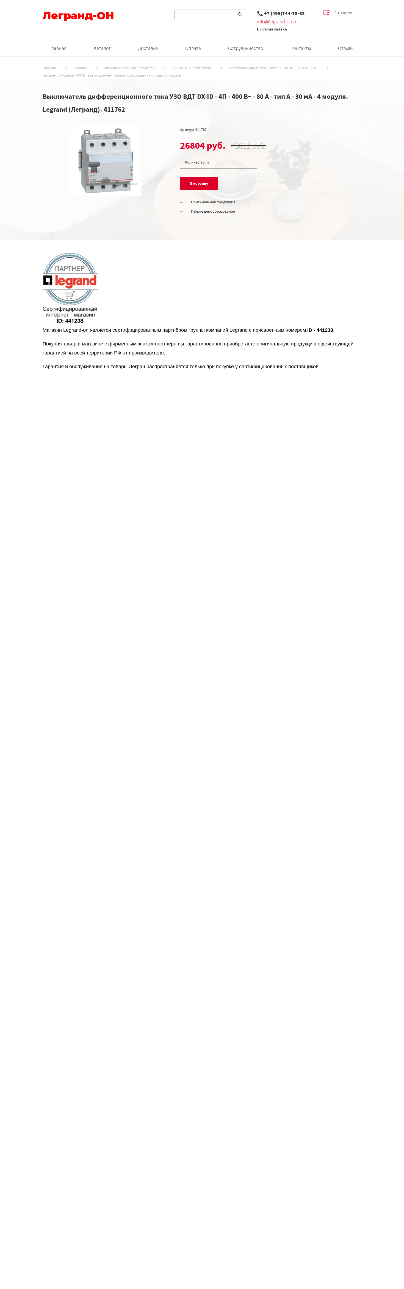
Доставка (148, 48)
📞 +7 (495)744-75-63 (281, 13)
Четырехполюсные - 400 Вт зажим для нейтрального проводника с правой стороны (112, 75)
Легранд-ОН (78, 16)
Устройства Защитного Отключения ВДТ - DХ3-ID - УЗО (273, 67)
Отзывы (346, 48)
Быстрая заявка (272, 29)
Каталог (102, 48)
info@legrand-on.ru (277, 21)
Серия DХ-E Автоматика (191, 67)
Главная (58, 48)
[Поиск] (240, 14)
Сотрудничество (245, 48)
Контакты (300, 48)
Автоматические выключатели (129, 67)
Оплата (193, 48)
